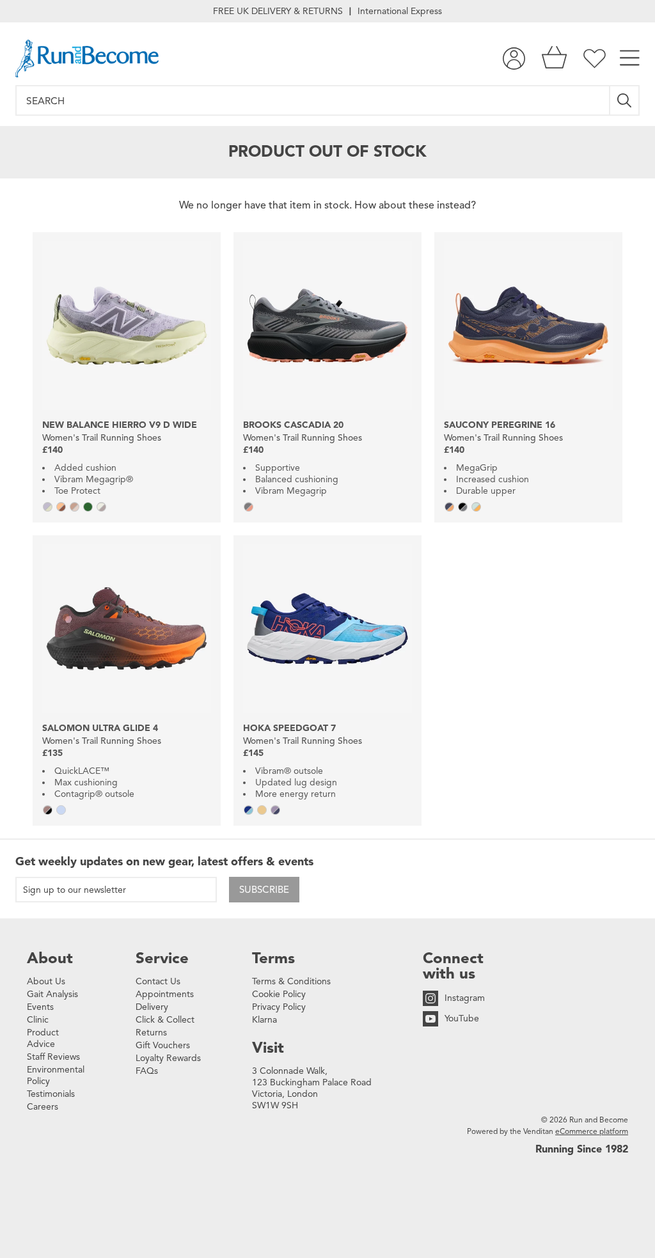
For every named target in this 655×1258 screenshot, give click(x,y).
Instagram (465, 998)
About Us (46, 981)
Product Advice (43, 1038)
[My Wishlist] (594, 58)
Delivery (152, 1007)
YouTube (462, 1018)
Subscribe (264, 889)
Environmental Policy (55, 1075)
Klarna (264, 1019)
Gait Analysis (52, 994)
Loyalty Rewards (168, 1058)
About (50, 958)
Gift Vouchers (163, 1045)
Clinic (38, 1019)
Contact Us (158, 981)
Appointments (165, 994)
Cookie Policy (279, 994)
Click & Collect (165, 1019)
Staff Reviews (53, 1056)
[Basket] (554, 58)
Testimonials (51, 1094)
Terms (273, 958)
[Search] (625, 100)
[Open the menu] (630, 58)
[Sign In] (514, 58)
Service (162, 958)
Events (40, 1007)
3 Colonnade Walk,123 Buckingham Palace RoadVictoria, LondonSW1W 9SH (312, 1088)
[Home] (87, 58)
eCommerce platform (591, 1131)
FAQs (147, 1070)
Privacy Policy (279, 1007)
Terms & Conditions (291, 981)
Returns (151, 1032)
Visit (268, 1047)
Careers (42, 1106)
